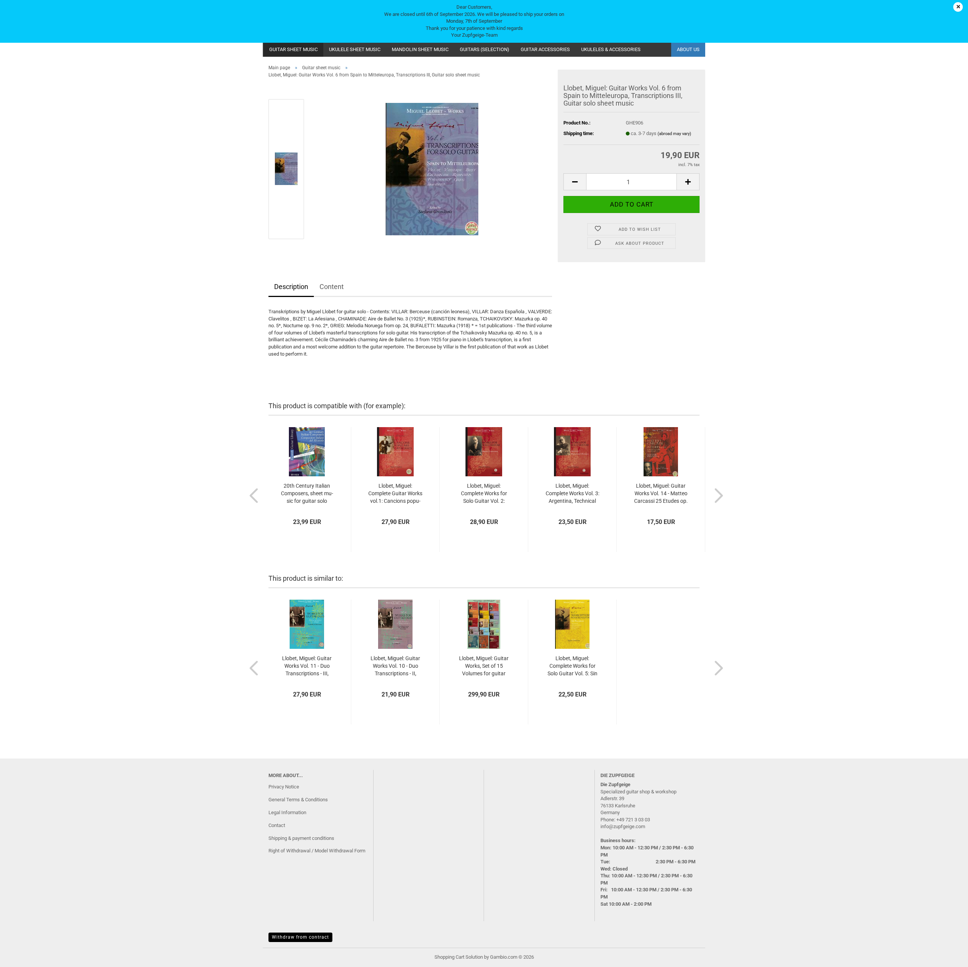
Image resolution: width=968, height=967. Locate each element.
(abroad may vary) (674, 133)
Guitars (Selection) (484, 49)
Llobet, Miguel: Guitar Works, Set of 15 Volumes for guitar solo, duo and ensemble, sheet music (484, 666)
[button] (574, 181)
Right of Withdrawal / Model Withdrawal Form (316, 851)
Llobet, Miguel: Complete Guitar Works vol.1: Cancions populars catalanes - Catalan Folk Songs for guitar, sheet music (395, 494)
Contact (276, 825)
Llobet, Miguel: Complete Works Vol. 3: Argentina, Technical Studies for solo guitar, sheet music (572, 494)
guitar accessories (545, 49)
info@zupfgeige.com (622, 826)
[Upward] (947, 956)
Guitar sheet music (293, 49)
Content (332, 287)
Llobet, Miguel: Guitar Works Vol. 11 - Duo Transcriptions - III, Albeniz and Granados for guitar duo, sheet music (307, 666)
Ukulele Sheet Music (354, 49)
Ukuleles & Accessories (611, 49)
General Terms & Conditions (298, 799)
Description (291, 287)
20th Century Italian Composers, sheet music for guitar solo (307, 493)
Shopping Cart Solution (458, 957)
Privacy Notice (283, 787)
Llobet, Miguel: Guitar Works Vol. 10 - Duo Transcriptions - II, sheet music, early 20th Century (395, 666)
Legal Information (287, 812)
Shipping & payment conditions (301, 838)
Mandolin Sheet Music (420, 49)
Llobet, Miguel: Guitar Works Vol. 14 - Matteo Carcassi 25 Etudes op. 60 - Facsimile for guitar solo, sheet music (661, 494)
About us (688, 49)
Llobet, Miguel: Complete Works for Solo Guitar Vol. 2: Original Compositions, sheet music (484, 494)
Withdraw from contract (300, 937)
